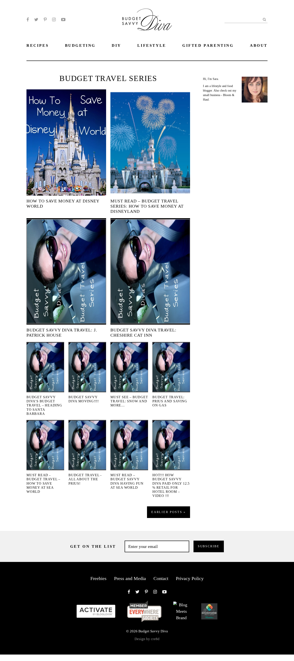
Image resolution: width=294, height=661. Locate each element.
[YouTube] (63, 19)
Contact (160, 578)
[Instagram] (53, 19)
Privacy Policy (190, 578)
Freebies (98, 578)
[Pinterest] (45, 19)
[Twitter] (36, 19)
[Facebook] (28, 19)
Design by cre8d (147, 639)
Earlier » (168, 512)
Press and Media (130, 578)
